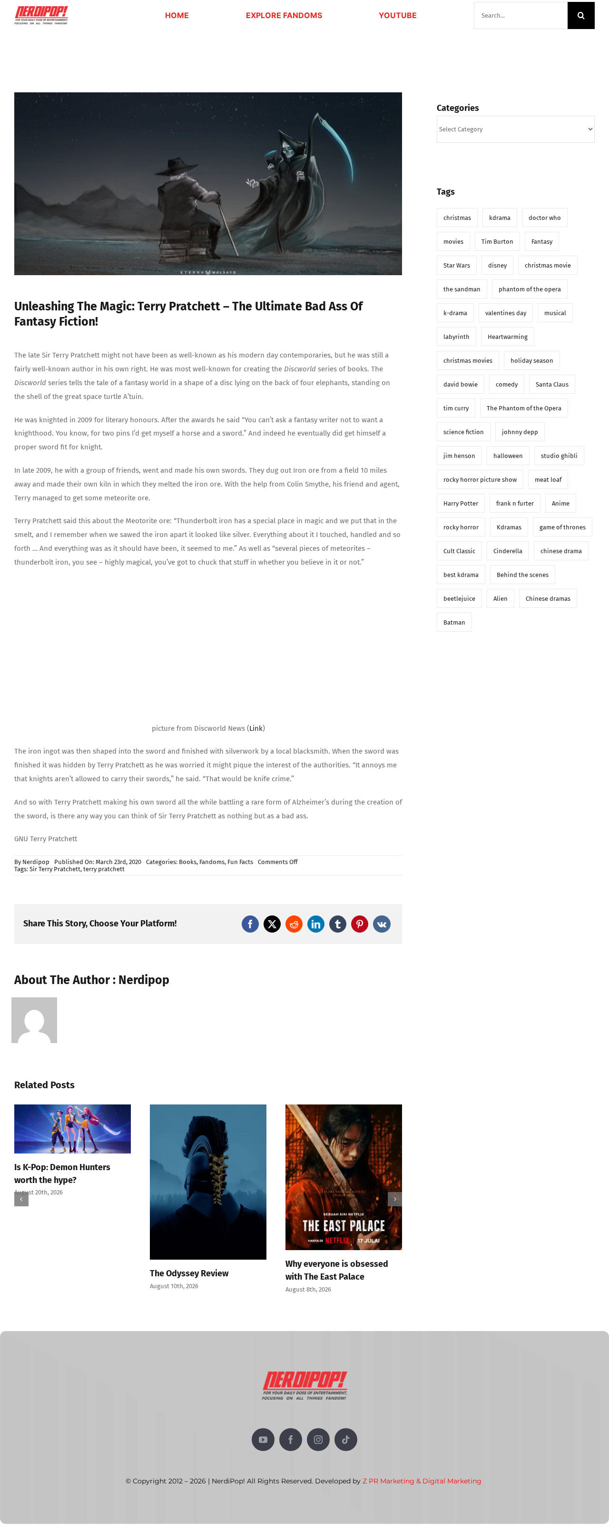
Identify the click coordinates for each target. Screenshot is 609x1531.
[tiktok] (345, 1439)
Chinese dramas (548, 598)
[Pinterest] (360, 924)
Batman (454, 622)
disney (497, 265)
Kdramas (509, 527)
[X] (272, 924)
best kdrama (461, 574)
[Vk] (382, 924)
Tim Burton (497, 241)
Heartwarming (508, 336)
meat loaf (548, 479)
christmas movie (548, 265)
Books (187, 861)
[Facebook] (250, 924)
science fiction (463, 432)
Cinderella (507, 551)
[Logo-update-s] (41, 9)
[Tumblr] (338, 924)
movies (453, 241)
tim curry (456, 408)
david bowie (460, 384)
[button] (21, 1199)
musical (555, 313)
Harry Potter (460, 503)
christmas (457, 217)
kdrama (500, 217)
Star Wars (456, 265)
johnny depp (520, 432)
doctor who (545, 217)
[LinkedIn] (316, 924)
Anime (561, 503)
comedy (507, 384)
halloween (508, 455)
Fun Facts (240, 861)
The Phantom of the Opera (524, 408)
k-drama (455, 313)
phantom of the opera (530, 289)
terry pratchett (104, 869)
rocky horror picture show (480, 479)
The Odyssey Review (53, 1273)
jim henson (459, 455)
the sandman (462, 289)
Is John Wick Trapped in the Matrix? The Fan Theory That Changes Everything (339, 1197)
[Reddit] (294, 924)
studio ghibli (559, 455)
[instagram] (318, 1439)
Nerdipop (35, 861)
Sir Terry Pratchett (54, 869)
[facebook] (290, 1439)
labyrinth (456, 336)
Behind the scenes (523, 574)
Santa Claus (552, 384)
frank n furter (515, 503)
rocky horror (461, 527)
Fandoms (212, 861)
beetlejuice (459, 598)
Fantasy (541, 241)
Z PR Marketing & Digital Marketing (422, 1481)
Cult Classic (459, 551)
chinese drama (561, 551)
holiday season (532, 360)
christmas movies (467, 360)
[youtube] (263, 1439)
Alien (500, 598)
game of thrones (563, 527)
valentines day (505, 313)
